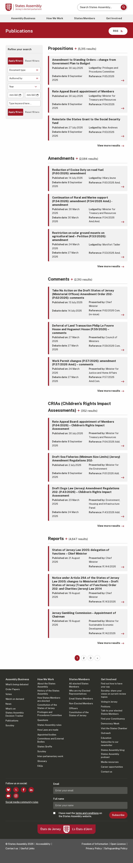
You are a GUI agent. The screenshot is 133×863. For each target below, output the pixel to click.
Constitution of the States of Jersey (47, 706)
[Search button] (124, 7)
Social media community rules (22, 802)
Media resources (110, 762)
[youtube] (8, 796)
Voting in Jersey (109, 701)
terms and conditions (87, 813)
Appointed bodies (46, 734)
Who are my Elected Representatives (79, 692)
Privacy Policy (94, 848)
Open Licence (118, 844)
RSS (115, 30)
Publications (12, 720)
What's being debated (17, 684)
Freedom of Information (95, 844)
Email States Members (81, 698)
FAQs (40, 766)
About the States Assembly (46, 685)
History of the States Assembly (48, 692)
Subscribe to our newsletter (109, 743)
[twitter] (16, 790)
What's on (11, 708)
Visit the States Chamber (114, 728)
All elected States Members (78, 685)
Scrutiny (10, 725)
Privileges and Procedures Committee (49, 714)
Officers (73, 708)
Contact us (106, 771)
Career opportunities (112, 767)
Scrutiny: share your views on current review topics (113, 693)
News (8, 704)
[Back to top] (127, 857)
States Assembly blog (113, 750)
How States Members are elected (48, 699)
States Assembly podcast (110, 755)
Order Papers (13, 689)
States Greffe (44, 746)
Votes (9, 694)
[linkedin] (31, 790)
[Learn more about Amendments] (77, 158)
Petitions (105, 706)
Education (106, 738)
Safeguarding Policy (115, 848)
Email (56, 784)
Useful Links (27, 848)
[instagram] (16, 796)
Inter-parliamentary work (50, 756)
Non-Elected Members (81, 703)
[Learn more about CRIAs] (79, 410)
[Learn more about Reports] (67, 538)
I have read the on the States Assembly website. (80, 815)
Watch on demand (15, 699)
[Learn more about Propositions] (76, 48)
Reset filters (32, 61)
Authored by (15, 78)
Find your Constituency (113, 718)
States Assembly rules (49, 725)
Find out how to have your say (111, 685)
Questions (42, 720)
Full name (58, 798)
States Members (84, 18)
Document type (17, 70)
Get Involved (114, 18)
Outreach (106, 733)
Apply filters (15, 61)
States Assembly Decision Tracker (15, 714)
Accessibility (43, 844)
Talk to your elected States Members (111, 712)
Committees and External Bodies (50, 740)
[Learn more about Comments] (72, 279)
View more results (108, 145)
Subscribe (118, 815)
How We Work (54, 18)
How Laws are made (47, 730)
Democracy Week (110, 723)
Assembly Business (23, 18)
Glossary (42, 761)
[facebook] (23, 790)
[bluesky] (8, 790)
